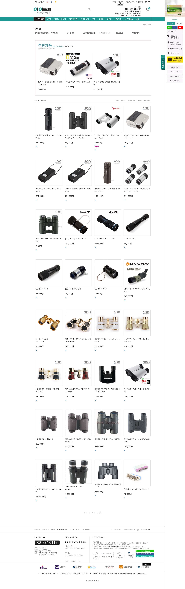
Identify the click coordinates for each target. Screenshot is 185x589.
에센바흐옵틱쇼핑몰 (131, 556)
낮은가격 (117, 100)
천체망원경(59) (104, 33)
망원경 (109, 19)
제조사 (134, 100)
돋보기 (63, 19)
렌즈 (93, 19)
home (144, 24)
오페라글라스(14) (89, 33)
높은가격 (123, 100)
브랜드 (49, 19)
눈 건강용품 (129, 19)
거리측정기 (135, 33)
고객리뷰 (172, 31)
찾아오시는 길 (174, 53)
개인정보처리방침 (62, 529)
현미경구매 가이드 (175, 81)
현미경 (101, 19)
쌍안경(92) (71, 33)
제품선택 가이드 (175, 67)
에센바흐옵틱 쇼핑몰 (176, 49)
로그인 (114, 2)
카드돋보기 (85, 19)
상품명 (129, 100)
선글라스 (118, 19)
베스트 (56, 19)
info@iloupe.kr (126, 545)
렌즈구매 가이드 (175, 72)
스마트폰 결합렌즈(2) (42, 33)
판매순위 (140, 100)
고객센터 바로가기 (75, 529)
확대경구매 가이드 (175, 76)
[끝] (100, 512)
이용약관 (44, 529)
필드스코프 (119, 33)
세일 (137, 19)
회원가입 (121, 2)
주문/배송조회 (130, 2)
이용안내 (52, 529)
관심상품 (171, 24)
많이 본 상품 (147, 100)
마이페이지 (139, 2)
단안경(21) (54, 33)
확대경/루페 (73, 19)
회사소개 (37, 529)
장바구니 (179, 24)
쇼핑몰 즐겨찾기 (39, 2)
